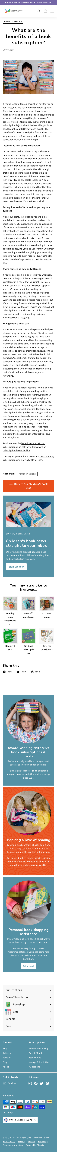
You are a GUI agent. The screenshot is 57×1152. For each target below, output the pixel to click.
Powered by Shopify (35, 1145)
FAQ (4, 1048)
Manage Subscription (38, 1062)
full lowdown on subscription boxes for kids (24, 448)
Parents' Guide (35, 1053)
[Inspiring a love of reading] (28, 813)
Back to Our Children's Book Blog (31, 486)
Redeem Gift (34, 1057)
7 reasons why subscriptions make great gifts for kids (28, 458)
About (6, 1066)
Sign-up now (16, 567)
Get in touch (28, 966)
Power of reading (13, 21)
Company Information (13, 1145)
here (15, 437)
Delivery (7, 1053)
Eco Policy (43, 1141)
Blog (5, 1062)
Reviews (7, 1057)
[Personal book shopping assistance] (28, 902)
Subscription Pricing (38, 1048)
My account (34, 1066)
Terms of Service (41, 1137)
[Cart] (45, 11)
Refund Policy (9, 1141)
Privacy (21, 1141)
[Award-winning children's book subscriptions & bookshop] (28, 721)
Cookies (31, 1141)
